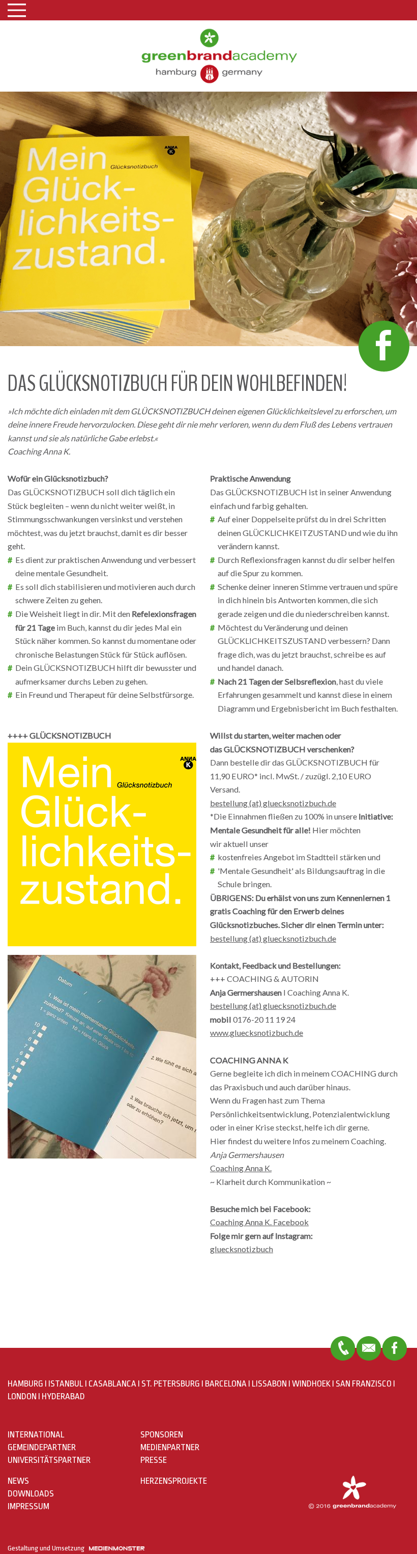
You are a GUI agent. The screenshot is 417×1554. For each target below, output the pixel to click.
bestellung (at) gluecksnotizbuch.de (273, 803)
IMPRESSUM (28, 1506)
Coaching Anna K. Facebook (259, 1222)
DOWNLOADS (31, 1494)
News (18, 1481)
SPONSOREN (161, 1434)
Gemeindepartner (42, 1447)
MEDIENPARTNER (169, 1447)
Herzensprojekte (173, 1481)
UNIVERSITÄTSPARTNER (49, 1460)
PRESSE (153, 1460)
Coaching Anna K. (241, 1168)
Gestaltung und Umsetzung (48, 1548)
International (36, 1434)
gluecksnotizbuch (241, 1249)
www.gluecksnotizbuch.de (256, 1032)
